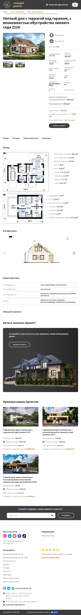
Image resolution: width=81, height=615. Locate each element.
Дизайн (6, 564)
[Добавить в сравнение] (24, 422)
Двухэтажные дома (54, 84)
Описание (46, 138)
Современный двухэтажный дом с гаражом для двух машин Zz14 (18, 431)
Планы (6, 138)
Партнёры (7, 574)
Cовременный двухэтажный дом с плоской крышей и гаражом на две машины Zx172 (58, 432)
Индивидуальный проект (13, 554)
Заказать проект (59, 125)
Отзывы (6, 568)
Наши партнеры (47, 535)
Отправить (66, 515)
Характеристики (31, 138)
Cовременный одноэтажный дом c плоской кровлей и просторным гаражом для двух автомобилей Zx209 (20, 479)
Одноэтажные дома (11, 578)
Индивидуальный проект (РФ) (15, 557)
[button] (24, 46)
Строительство (9, 561)
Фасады (16, 138)
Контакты (7, 571)
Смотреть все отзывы (50, 557)
